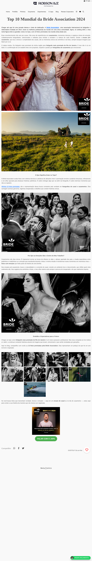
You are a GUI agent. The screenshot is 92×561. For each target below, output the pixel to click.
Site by (42, 468)
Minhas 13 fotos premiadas (11, 186)
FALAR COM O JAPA (46, 439)
